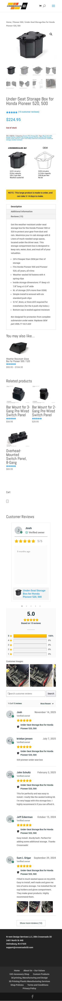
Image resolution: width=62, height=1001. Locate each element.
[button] (51, 34)
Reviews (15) (17, 216)
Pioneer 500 (18, 22)
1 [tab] (21, 606)
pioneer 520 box (34, 137)
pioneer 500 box (11, 137)
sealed (8, 138)
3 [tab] (31, 606)
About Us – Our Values (34, 970)
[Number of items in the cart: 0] (7, 501)
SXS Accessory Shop (19, 974)
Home (8, 22)
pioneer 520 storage (45, 137)
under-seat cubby (25, 138)
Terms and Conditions (37, 985)
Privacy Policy (29, 988)
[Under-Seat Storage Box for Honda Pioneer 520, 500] (18, 726)
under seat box (15, 138)
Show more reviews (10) (31, 923)
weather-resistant (16, 140)
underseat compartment (38, 138)
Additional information (22, 211)
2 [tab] (26, 606)
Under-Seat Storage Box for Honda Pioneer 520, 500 (34, 593)
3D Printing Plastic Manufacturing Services (29, 981)
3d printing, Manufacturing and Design (29, 978)
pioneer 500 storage (22, 137)
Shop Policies (17, 985)
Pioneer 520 (34, 136)
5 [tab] (40, 606)
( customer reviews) (28, 112)
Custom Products (41, 974)
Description (16, 206)
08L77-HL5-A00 (47, 136)
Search (51, 693)
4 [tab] (35, 606)
